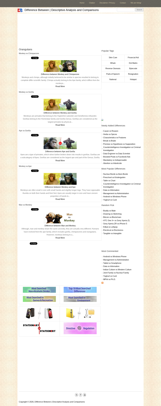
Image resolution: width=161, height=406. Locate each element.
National (112, 79)
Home (82, 3)
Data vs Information (111, 190)
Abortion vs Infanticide (112, 163)
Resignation (133, 74)
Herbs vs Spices (110, 134)
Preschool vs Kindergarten (114, 177)
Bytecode (133, 68)
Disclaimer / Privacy (107, 3)
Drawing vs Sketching (112, 214)
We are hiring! (136, 3)
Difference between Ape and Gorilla (60, 151)
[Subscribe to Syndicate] (102, 283)
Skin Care (113, 58)
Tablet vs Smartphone (112, 263)
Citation (92, 3)
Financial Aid (133, 58)
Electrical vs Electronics (113, 230)
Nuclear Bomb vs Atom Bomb (115, 174)
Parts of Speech (113, 74)
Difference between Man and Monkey (60, 226)
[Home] (20, 10)
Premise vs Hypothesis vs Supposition (119, 144)
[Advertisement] (80, 29)
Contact (123, 3)
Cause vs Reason (110, 131)
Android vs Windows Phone (114, 197)
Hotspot (133, 79)
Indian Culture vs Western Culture (117, 270)
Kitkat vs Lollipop (110, 227)
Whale (113, 63)
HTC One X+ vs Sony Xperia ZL (116, 220)
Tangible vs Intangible (112, 233)
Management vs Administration (116, 193)
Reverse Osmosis (112, 68)
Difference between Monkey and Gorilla (60, 113)
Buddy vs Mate (109, 211)
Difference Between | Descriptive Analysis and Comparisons (62, 10)
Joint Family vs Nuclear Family (116, 273)
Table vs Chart (109, 181)
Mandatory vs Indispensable (115, 160)
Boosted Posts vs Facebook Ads (116, 157)
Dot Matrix (133, 63)
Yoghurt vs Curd (110, 200)
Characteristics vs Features (114, 138)
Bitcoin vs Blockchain (112, 217)
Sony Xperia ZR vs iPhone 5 (115, 224)
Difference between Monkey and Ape (60, 187)
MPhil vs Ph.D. (109, 279)
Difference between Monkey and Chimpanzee (60, 74)
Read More (60, 86)
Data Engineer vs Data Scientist (116, 154)
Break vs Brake (109, 141)
